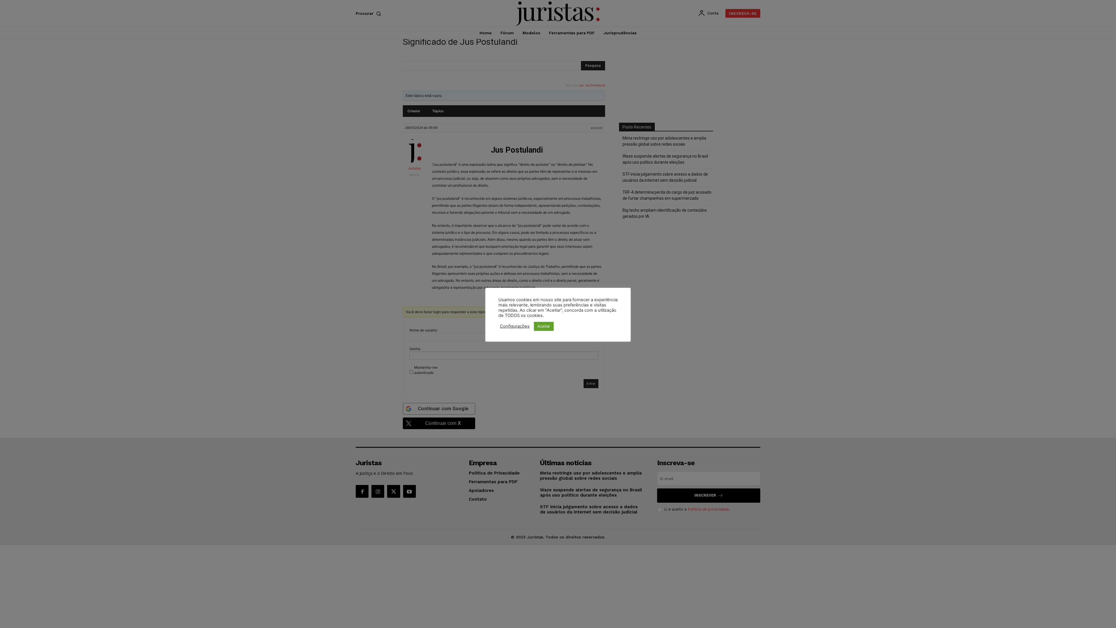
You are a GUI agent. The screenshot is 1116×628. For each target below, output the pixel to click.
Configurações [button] (515, 326)
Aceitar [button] (543, 326)
